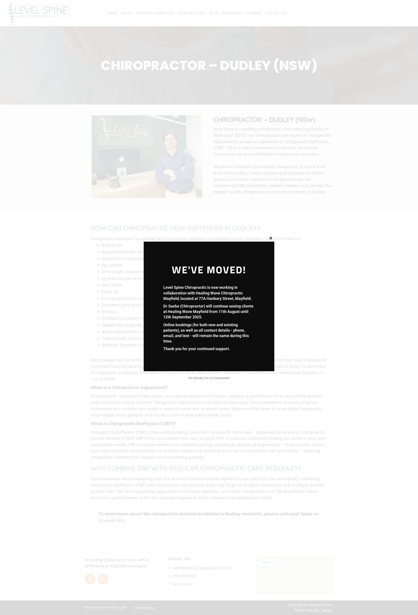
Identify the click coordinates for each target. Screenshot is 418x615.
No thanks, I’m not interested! (209, 378)
